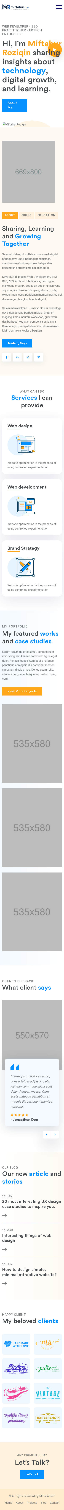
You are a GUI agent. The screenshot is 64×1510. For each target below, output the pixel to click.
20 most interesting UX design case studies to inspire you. (31, 1204)
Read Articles (43, 105)
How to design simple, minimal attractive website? (29, 1272)
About (10, 215)
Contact (54, 1502)
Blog (43, 1502)
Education (46, 215)
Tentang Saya (17, 343)
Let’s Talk (32, 1474)
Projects (32, 1502)
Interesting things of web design (27, 1238)
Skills (26, 215)
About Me (12, 105)
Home (8, 1502)
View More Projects (22, 691)
